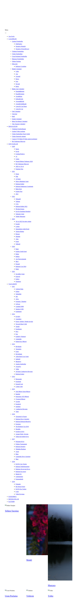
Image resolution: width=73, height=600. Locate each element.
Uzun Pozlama (11, 596)
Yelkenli (18, 244)
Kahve (17, 279)
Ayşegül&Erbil (20, 101)
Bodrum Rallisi (20, 184)
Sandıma (18, 406)
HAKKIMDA (12, 496)
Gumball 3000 (20, 306)
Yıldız (50, 596)
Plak (17, 176)
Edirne (17, 291)
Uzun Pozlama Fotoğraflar (19, 56)
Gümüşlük (18, 339)
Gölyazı (18, 304)
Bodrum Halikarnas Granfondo (24, 186)
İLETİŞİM (11, 501)
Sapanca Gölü (20, 309)
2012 (13, 314)
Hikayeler (15, 64)
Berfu (17, 86)
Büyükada (18, 346)
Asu (17, 74)
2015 (13, 389)
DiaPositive (19, 44)
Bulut (17, 269)
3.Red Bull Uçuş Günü (22, 356)
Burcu (17, 79)
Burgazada (19, 379)
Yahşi (17, 411)
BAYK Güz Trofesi (21, 464)
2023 (13, 219)
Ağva (17, 299)
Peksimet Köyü (20, 441)
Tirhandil (18, 199)
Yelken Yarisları (16, 61)
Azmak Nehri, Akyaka (22, 434)
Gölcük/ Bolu (19, 289)
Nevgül (18, 84)
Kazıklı (18, 224)
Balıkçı (18, 256)
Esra (17, 81)
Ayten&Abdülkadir (21, 104)
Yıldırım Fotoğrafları (18, 51)
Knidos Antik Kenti (21, 251)
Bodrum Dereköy (20, 446)
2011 (13, 286)
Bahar (17, 254)
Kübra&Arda (19, 99)
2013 (13, 344)
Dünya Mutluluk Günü (22, 181)
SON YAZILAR (13, 144)
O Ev (17, 204)
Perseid (18, 264)
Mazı (17, 459)
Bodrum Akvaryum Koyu (23, 469)
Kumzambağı (19, 479)
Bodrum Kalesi (20, 374)
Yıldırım (30, 596)
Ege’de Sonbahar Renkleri (23, 211)
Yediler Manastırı (20, 216)
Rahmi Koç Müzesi (21, 341)
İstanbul (18, 394)
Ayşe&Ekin (19, 96)
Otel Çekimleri (16, 111)
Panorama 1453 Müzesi (22, 396)
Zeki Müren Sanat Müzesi (23, 391)
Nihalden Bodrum (21, 449)
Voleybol (14, 114)
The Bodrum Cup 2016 (22, 426)
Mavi (17, 261)
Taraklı (17, 326)
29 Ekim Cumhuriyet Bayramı (24, 371)
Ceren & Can (19, 109)
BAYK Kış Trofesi (21, 489)
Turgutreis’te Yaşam (21, 416)
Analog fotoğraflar (21, 364)
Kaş (17, 334)
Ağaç (17, 239)
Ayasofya (18, 366)
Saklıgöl (18, 359)
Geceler (18, 401)
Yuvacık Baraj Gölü (21, 324)
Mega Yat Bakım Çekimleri (19, 121)
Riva (17, 331)
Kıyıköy (18, 316)
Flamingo (18, 281)
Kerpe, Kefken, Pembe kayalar (24, 321)
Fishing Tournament (21, 444)
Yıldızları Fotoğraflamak (19, 129)
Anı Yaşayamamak (21, 259)
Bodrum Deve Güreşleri (22, 419)
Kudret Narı (19, 191)
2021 (13, 171)
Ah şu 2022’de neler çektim (23, 221)
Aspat (17, 451)
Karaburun (19, 329)
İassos (17, 149)
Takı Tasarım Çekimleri (18, 124)
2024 (13, 246)
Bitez (17, 454)
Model (29, 560)
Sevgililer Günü (20, 274)
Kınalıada (18, 381)
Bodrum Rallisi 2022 (21, 206)
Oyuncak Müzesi (20, 399)
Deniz (17, 174)
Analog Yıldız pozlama (18, 131)
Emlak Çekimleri (17, 119)
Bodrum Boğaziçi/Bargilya (23, 421)
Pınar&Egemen (20, 94)
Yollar (17, 369)
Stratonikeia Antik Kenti (22, 229)
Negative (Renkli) (21, 46)
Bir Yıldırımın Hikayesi (18, 141)
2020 (13, 146)
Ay (16, 156)
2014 (13, 376)
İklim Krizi (19, 189)
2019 (13, 481)
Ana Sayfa (11, 36)
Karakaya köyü (20, 431)
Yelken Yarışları (12, 511)
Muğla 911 (19, 474)
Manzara (51, 585)
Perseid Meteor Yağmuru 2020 (24, 161)
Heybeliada (19, 354)
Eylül (17, 491)
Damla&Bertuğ (20, 91)
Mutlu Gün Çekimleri (18, 89)
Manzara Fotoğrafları (18, 59)
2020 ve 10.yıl (20, 166)
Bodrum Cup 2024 (21, 266)
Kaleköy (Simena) (21, 336)
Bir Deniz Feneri (20, 486)
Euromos (18, 424)
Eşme (17, 351)
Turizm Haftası (20, 231)
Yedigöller (18, 294)
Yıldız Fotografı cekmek (19, 136)
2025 (13, 271)
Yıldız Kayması (20, 494)
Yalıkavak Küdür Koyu (22, 436)
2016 (13, 414)
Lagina (17, 226)
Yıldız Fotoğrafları (17, 54)
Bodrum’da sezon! (21, 471)
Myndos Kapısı (20, 209)
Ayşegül (18, 76)
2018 (13, 461)
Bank (17, 249)
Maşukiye (18, 361)
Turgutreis (18, 349)
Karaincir (18, 404)
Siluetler (18, 236)
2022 (13, 196)
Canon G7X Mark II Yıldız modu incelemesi (24, 139)
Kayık (17, 151)
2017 (13, 439)
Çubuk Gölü (19, 386)
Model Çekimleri (17, 69)
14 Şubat (18, 179)
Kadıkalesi (19, 311)
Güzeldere (18, 319)
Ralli (13, 116)
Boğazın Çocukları (21, 66)
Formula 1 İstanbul (21, 301)
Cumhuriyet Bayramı (21, 409)
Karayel (18, 276)
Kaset (17, 241)
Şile (17, 296)
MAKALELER (12, 126)
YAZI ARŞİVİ (12, 284)
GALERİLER (12, 39)
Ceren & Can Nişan (21, 106)
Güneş (17, 159)
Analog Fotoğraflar (17, 41)
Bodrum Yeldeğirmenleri (22, 466)
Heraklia (18, 429)
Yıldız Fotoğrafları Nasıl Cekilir (21, 134)
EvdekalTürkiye (20, 154)
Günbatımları (19, 476)
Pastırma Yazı (19, 169)
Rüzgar (18, 234)
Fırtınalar (18, 484)
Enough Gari (19, 384)
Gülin (17, 71)
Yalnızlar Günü (20, 214)
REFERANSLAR (13, 499)
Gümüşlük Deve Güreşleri (23, 456)
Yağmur (18, 201)
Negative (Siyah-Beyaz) (22, 49)
